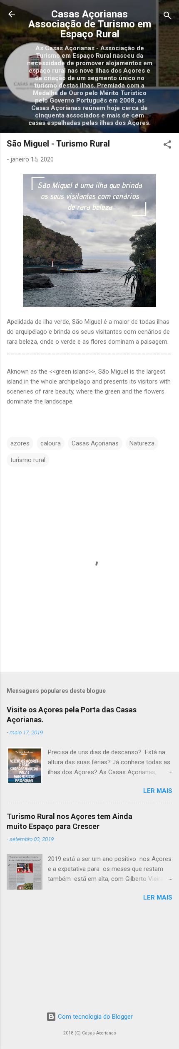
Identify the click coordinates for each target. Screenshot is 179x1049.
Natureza (141, 443)
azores (20, 443)
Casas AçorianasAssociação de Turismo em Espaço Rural (89, 24)
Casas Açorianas (95, 443)
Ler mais (157, 791)
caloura (50, 443)
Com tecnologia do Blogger (94, 1016)
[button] (167, 145)
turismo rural (27, 460)
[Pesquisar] (167, 16)
